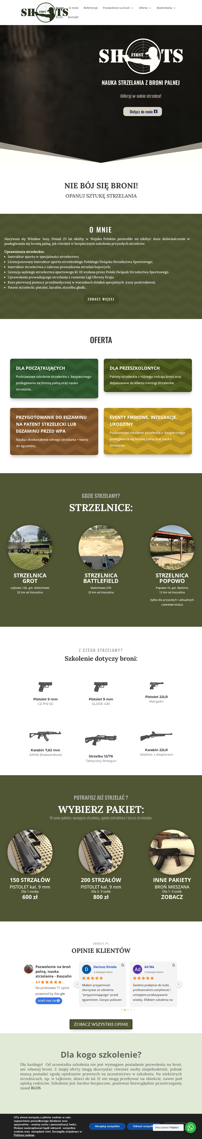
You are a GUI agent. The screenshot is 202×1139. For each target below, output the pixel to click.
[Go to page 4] (134, 1009)
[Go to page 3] (131, 1009)
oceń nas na (47, 1000)
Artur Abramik (105, 967)
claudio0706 (153, 967)
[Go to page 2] (128, 1010)
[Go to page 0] (121, 1009)
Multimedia (164, 8)
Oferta (143, 8)
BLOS (59, 17)
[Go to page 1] (124, 1009)
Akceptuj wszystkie (107, 1126)
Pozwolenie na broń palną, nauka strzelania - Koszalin (54, 971)
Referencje (91, 8)
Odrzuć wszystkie (144, 1126)
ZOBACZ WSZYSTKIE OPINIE (101, 1024)
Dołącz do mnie (141, 111)
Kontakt (73, 17)
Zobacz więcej (101, 299)
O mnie (74, 8)
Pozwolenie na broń (116, 8)
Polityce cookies (24, 1135)
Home (60, 8)
